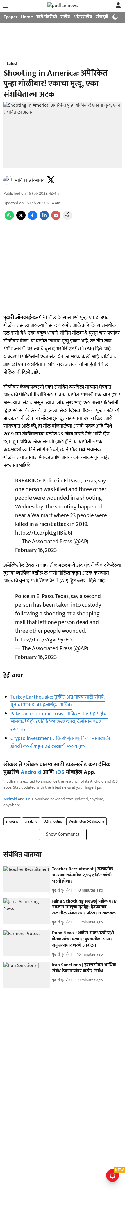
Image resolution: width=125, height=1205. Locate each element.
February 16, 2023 (36, 550)
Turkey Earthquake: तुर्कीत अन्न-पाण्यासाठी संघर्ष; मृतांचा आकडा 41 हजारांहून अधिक (57, 701)
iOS (60, 772)
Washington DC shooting (86, 821)
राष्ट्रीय (65, 17)
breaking (31, 821)
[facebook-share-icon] (32, 219)
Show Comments (62, 834)
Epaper (10, 17)
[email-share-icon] (55, 219)
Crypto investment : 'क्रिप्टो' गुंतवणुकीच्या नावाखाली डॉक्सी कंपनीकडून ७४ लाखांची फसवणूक (60, 742)
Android (31, 772)
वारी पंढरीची (46, 17)
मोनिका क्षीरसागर (29, 180)
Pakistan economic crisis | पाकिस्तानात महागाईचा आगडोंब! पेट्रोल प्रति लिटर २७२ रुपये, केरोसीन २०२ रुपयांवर (59, 722)
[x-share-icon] (21, 219)
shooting (12, 821)
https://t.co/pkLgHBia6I (43, 533)
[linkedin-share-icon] (44, 219)
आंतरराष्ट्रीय (83, 17)
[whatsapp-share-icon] (9, 219)
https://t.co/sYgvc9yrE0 (43, 640)
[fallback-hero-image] (26, 879)
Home (27, 17)
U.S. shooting (53, 821)
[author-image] (8, 180)
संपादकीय (104, 17)
